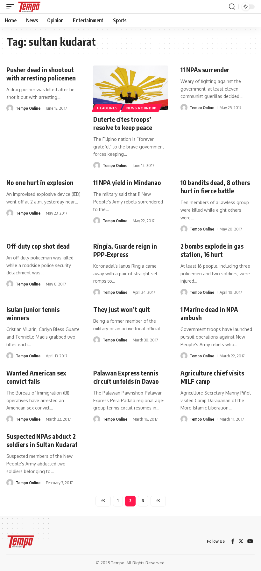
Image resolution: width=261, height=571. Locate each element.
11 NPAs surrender (204, 69)
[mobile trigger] (11, 6)
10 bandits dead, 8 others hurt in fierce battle (215, 186)
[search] (232, 6)
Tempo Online (28, 108)
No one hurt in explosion (40, 182)
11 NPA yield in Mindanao (127, 182)
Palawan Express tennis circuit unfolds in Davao (126, 377)
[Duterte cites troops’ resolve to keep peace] (130, 87)
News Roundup (141, 108)
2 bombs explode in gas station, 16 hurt (211, 250)
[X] (241, 541)
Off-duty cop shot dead (38, 246)
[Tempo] (29, 6)
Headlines (107, 108)
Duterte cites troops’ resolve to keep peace (122, 123)
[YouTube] (250, 541)
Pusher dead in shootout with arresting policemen (41, 73)
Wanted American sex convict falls (36, 377)
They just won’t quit (121, 309)
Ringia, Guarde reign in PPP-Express (125, 250)
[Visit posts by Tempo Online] (9, 108)
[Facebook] (233, 541)
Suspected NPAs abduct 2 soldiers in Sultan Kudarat (42, 440)
